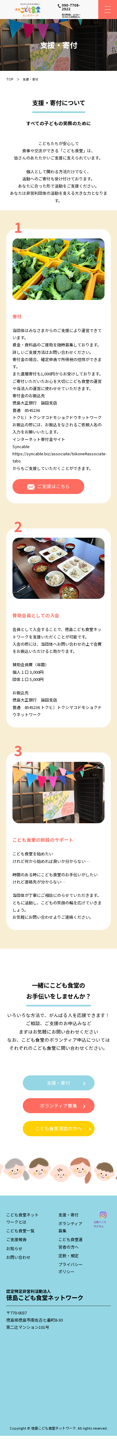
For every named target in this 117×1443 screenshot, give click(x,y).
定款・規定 (68, 1256)
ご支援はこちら (53, 486)
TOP (9, 79)
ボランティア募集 (58, 1105)
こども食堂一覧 (20, 1231)
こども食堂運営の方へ (58, 1128)
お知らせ (14, 1248)
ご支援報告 (16, 1239)
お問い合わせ (18, 1257)
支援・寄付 (58, 1082)
